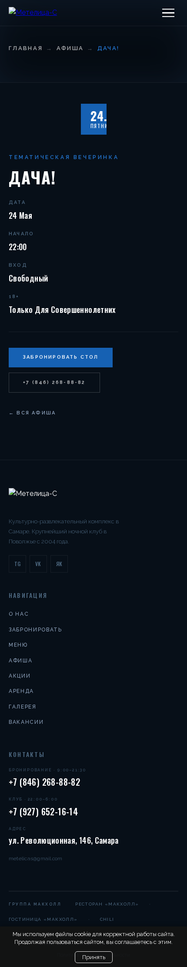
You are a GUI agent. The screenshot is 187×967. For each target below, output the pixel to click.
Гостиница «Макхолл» (43, 919)
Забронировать (35, 630)
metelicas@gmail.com (36, 858)
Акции (19, 676)
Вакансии (26, 722)
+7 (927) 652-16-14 (43, 811)
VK (38, 563)
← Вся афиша (32, 413)
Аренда (21, 691)
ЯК (59, 563)
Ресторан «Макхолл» (107, 904)
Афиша (70, 48)
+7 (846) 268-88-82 (54, 382)
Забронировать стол (61, 357)
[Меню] (168, 13)
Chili (107, 919)
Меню (18, 645)
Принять (93, 957)
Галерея (23, 707)
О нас (19, 614)
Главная (26, 48)
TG (17, 563)
